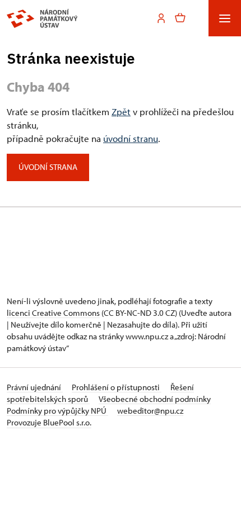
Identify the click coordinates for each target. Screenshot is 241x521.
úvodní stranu (130, 138)
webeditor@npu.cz (150, 410)
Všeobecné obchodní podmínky (155, 399)
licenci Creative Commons (53, 312)
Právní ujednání (35, 387)
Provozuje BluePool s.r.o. (49, 422)
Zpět (121, 111)
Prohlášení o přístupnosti (116, 387)
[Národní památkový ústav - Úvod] (42, 18)
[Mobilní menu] (224, 18)
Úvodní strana (47, 167)
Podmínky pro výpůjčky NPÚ (57, 410)
